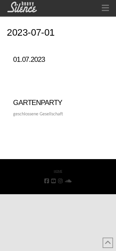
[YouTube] (53, 181)
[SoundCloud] (68, 181)
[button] (105, 8)
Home (58, 171)
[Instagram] (60, 181)
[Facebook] (46, 181)
